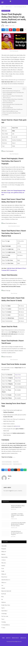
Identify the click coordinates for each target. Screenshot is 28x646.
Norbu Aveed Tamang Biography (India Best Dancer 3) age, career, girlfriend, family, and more (13, 192)
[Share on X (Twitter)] (7, 29)
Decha (7, 25)
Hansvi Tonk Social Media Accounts (10, 111)
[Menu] (2, 2)
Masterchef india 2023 (6, 591)
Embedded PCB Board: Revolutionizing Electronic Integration (17, 533)
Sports (3, 607)
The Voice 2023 (5, 616)
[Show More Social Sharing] (25, 29)
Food (3, 568)
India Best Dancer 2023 (7, 464)
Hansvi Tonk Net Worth (8, 107)
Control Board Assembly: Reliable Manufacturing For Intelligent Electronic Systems (18, 524)
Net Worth (4, 593)
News (3, 596)
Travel (3, 619)
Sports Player (4, 610)
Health (3, 571)
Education (4, 562)
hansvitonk (17, 426)
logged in (11, 490)
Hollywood (4, 574)
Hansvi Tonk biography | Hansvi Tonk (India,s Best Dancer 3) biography (13, 93)
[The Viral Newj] (14, 2)
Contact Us (23, 637)
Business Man (5, 557)
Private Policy (15, 637)
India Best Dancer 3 (6, 10)
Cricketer (4, 560)
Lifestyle (3, 588)
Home (3, 637)
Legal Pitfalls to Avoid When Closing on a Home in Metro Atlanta (17, 515)
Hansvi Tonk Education (8, 102)
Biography (4, 548)
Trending (4, 622)
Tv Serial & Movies (6, 624)
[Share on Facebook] (3, 29)
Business (3, 554)
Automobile (4, 545)
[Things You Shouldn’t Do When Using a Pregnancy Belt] (6, 508)
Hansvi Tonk (18, 374)
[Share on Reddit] (18, 29)
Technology (4, 613)
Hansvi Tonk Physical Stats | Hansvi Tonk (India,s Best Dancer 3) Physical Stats (13, 100)
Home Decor (4, 576)
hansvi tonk (15, 461)
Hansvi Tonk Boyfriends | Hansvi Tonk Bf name (13, 109)
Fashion (3, 565)
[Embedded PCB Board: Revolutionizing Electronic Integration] (6, 533)
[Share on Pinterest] (10, 29)
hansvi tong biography (6, 461)
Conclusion (6, 114)
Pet (2, 599)
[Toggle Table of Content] (23, 88)
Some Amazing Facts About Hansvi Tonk (12, 112)
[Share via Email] (21, 29)
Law (2, 585)
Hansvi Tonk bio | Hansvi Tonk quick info (11, 90)
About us (8, 637)
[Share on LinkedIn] (14, 29)
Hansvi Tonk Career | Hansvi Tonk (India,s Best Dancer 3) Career (13, 96)
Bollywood (4, 551)
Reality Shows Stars (6, 605)
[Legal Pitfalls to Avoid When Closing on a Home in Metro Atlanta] (6, 516)
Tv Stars (3, 627)
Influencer (4, 582)
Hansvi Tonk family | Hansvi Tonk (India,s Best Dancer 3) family (12, 105)
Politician (4, 602)
